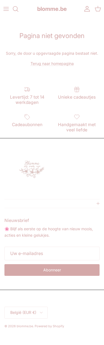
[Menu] (6, 9)
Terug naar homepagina (52, 63)
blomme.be (25, 326)
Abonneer (52, 270)
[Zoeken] (18, 9)
